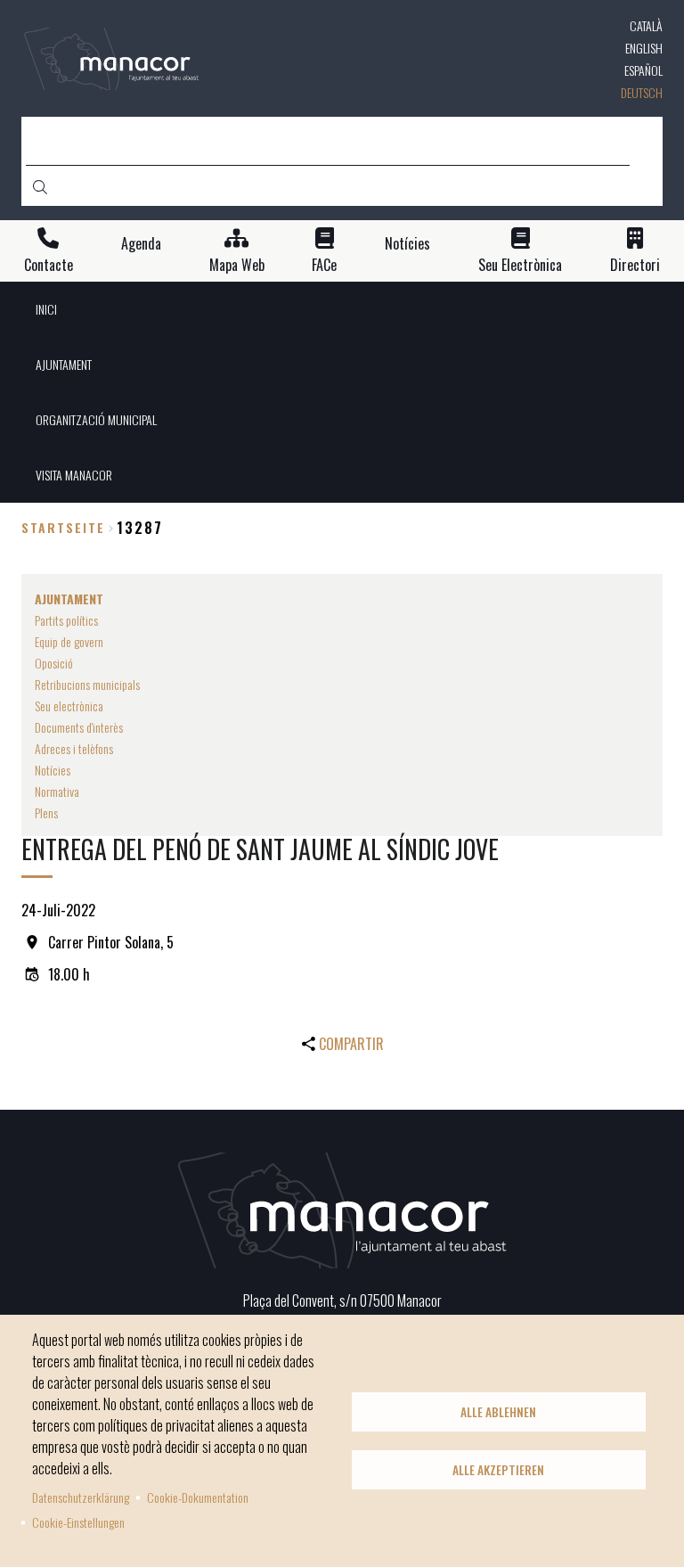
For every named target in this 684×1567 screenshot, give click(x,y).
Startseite (63, 527)
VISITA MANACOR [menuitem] (74, 474)
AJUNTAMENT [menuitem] (64, 364)
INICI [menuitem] (46, 308)
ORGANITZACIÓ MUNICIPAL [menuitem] (96, 419)
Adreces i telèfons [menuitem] (74, 748)
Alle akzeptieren (498, 1470)
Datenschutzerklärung (80, 1497)
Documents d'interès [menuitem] (79, 727)
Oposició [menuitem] (54, 662)
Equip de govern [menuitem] (69, 641)
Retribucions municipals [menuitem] (87, 684)
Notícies (407, 243)
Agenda (141, 243)
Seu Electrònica (520, 265)
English (644, 47)
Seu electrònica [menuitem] (69, 705)
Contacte (48, 265)
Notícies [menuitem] (52, 769)
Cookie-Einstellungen (78, 1522)
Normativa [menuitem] (57, 791)
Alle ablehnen (498, 1412)
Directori (635, 265)
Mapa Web (237, 265)
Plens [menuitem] (46, 812)
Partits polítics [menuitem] (66, 620)
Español (643, 70)
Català (646, 25)
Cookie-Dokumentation (197, 1497)
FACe (324, 265)
